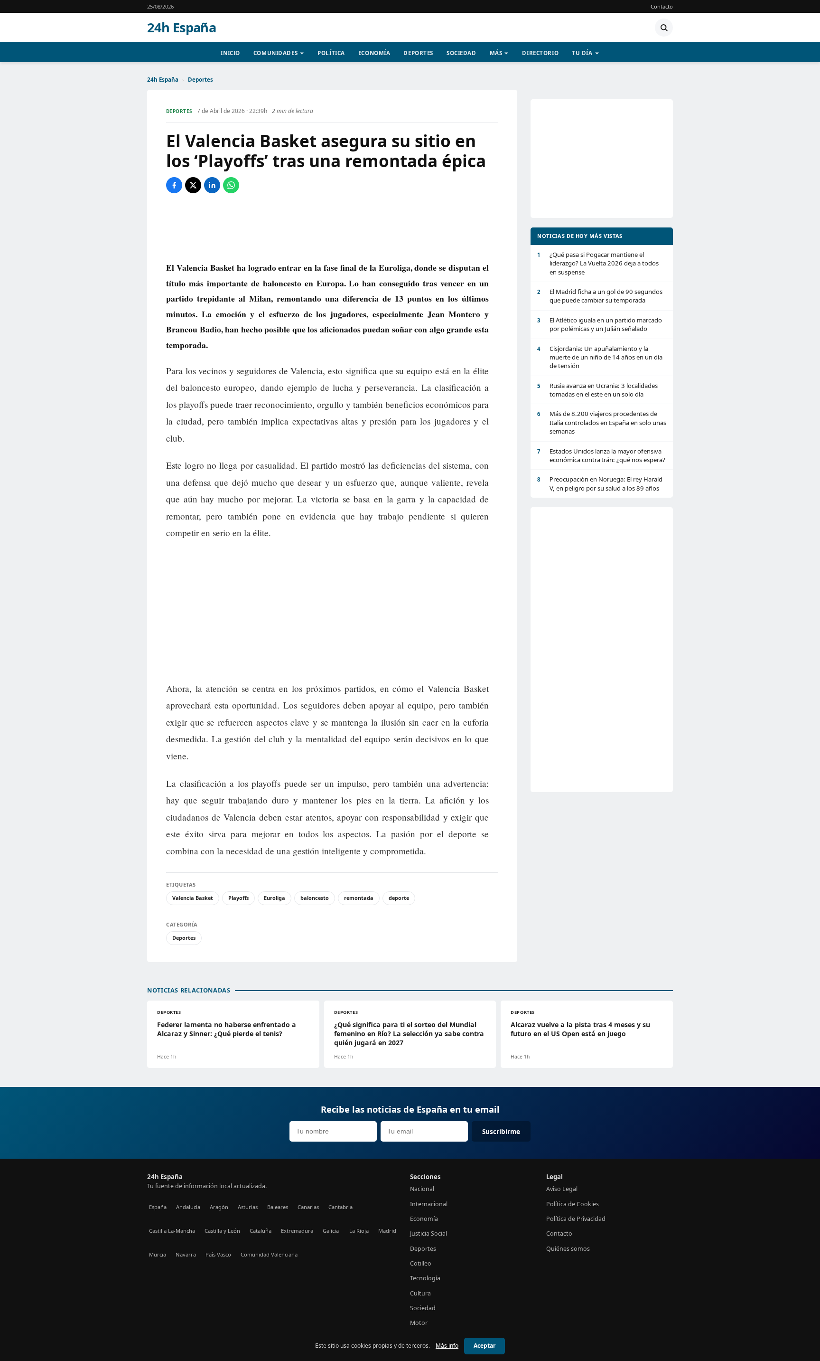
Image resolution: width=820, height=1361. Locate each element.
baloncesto (314, 897)
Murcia (157, 1254)
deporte (399, 897)
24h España (181, 27)
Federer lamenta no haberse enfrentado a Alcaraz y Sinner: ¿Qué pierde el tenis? (226, 1029)
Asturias (248, 1206)
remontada (358, 897)
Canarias (308, 1206)
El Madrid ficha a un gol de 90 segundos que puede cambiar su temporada (599, 295)
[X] (193, 185)
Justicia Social (428, 1233)
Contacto (662, 6)
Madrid (387, 1230)
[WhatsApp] (231, 185)
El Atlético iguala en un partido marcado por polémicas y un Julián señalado (599, 324)
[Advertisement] (332, 226)
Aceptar (484, 1346)
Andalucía (188, 1206)
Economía (374, 53)
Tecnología (425, 1278)
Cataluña (260, 1230)
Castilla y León (222, 1230)
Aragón (219, 1206)
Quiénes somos (568, 1249)
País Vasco (218, 1254)
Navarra (186, 1254)
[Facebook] (174, 185)
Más (496, 53)
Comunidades (275, 53)
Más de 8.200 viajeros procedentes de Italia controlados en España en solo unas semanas (601, 422)
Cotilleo (420, 1263)
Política (331, 53)
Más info (447, 1346)
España (158, 1206)
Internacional (428, 1204)
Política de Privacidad (576, 1219)
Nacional (422, 1189)
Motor (419, 1323)
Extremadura (297, 1230)
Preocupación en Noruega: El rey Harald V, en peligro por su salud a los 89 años (599, 483)
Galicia (331, 1230)
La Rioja (359, 1230)
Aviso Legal (562, 1189)
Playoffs (238, 897)
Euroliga (274, 897)
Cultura (420, 1293)
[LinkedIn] (212, 185)
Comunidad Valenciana (269, 1254)
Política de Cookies (572, 1204)
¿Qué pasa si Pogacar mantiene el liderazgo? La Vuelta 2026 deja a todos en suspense (598, 263)
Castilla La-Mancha (172, 1230)
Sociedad (461, 53)
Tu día (582, 53)
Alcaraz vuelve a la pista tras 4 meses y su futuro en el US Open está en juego (580, 1029)
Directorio (540, 53)
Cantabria (340, 1206)
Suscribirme (501, 1131)
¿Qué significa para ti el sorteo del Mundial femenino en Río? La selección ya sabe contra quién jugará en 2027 (409, 1033)
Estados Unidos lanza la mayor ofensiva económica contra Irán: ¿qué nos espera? (601, 455)
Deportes (418, 53)
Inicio (230, 53)
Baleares (277, 1206)
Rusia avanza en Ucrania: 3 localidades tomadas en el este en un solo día (597, 389)
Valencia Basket (192, 897)
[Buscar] (664, 28)
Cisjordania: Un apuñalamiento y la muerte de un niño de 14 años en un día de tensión (599, 357)
